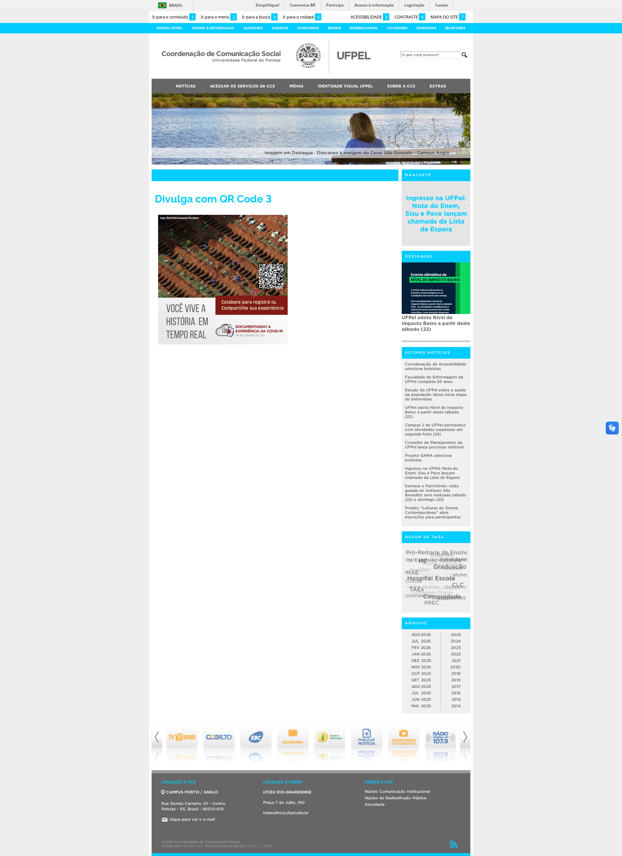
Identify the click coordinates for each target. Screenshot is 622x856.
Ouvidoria (397, 28)
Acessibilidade (369, 17)
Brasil (176, 5)
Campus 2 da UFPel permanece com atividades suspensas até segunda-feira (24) (435, 326)
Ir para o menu (218, 17)
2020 (455, 667)
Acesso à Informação (212, 28)
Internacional (364, 28)
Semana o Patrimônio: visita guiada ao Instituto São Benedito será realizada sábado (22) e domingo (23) (435, 493)
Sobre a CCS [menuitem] (401, 86)
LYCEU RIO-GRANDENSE (287, 792)
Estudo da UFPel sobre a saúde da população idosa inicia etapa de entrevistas (435, 394)
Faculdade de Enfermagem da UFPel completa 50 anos (434, 379)
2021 (456, 660)
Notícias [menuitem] (186, 86)
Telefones (455, 28)
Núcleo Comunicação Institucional (397, 791)
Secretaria (375, 804)
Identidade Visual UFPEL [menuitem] (345, 86)
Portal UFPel (170, 28)
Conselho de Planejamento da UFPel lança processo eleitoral (434, 444)
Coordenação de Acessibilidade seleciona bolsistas (435, 366)
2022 (456, 654)
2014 (456, 706)
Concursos (308, 28)
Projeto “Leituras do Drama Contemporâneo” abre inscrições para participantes (433, 512)
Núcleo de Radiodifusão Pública (395, 798)
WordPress (192, 846)
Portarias (426, 28)
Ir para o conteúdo (173, 17)
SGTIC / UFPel (259, 846)
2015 (456, 699)
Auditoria (253, 28)
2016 (456, 693)
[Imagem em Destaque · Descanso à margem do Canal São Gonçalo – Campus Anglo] (311, 163)
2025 (456, 634)
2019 (456, 673)
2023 (456, 647)
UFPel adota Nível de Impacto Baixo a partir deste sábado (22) (434, 412)
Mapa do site (447, 17)
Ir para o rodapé (301, 17)
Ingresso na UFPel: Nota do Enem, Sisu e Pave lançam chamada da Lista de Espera (436, 213)
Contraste (409, 17)
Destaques (419, 256)
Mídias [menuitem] (296, 86)
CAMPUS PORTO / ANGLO (192, 792)
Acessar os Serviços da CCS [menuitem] (242, 86)
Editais (334, 28)
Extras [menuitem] (438, 86)
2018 (456, 680)
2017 (456, 686)
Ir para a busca (259, 17)
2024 (456, 641)
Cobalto (280, 28)
